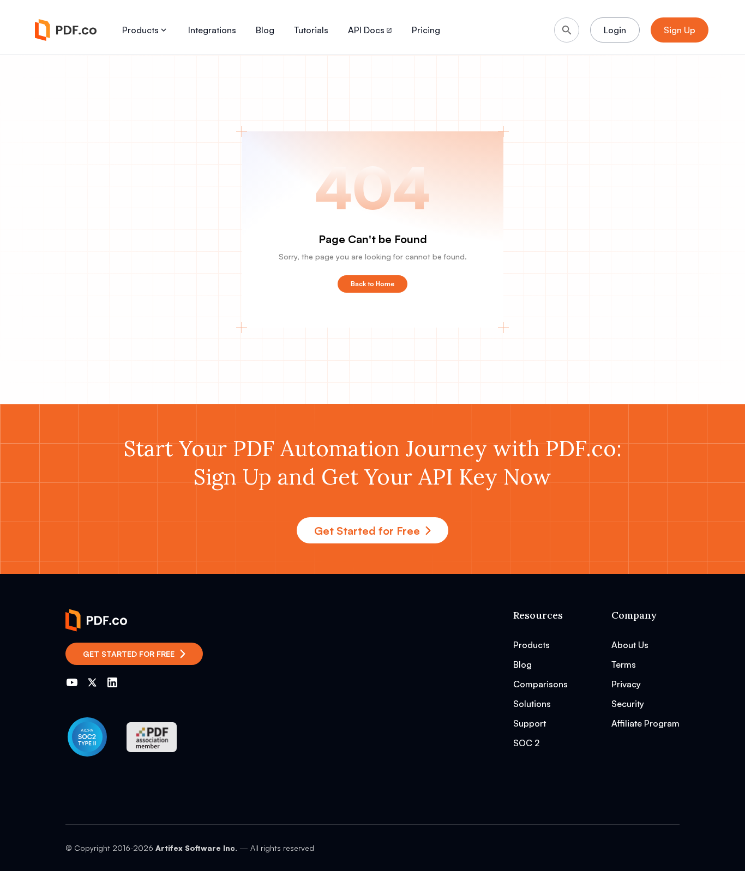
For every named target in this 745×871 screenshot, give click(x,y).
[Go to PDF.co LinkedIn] (112, 682)
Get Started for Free (367, 530)
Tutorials (311, 30)
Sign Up (679, 30)
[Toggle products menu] (164, 30)
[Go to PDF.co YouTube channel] (72, 682)
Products (140, 30)
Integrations (212, 30)
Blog (265, 30)
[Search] (566, 30)
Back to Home (372, 284)
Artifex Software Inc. (196, 847)
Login (615, 30)
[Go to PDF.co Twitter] (92, 682)
